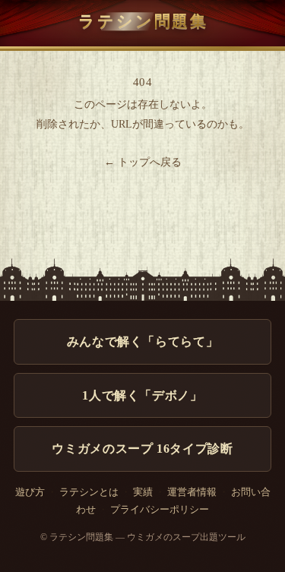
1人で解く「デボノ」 (142, 395)
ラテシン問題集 (143, 21)
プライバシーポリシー (159, 509)
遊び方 (30, 492)
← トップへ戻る (143, 162)
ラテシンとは (89, 492)
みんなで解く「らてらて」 (143, 341)
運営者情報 (192, 492)
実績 (143, 492)
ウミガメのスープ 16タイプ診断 (142, 448)
